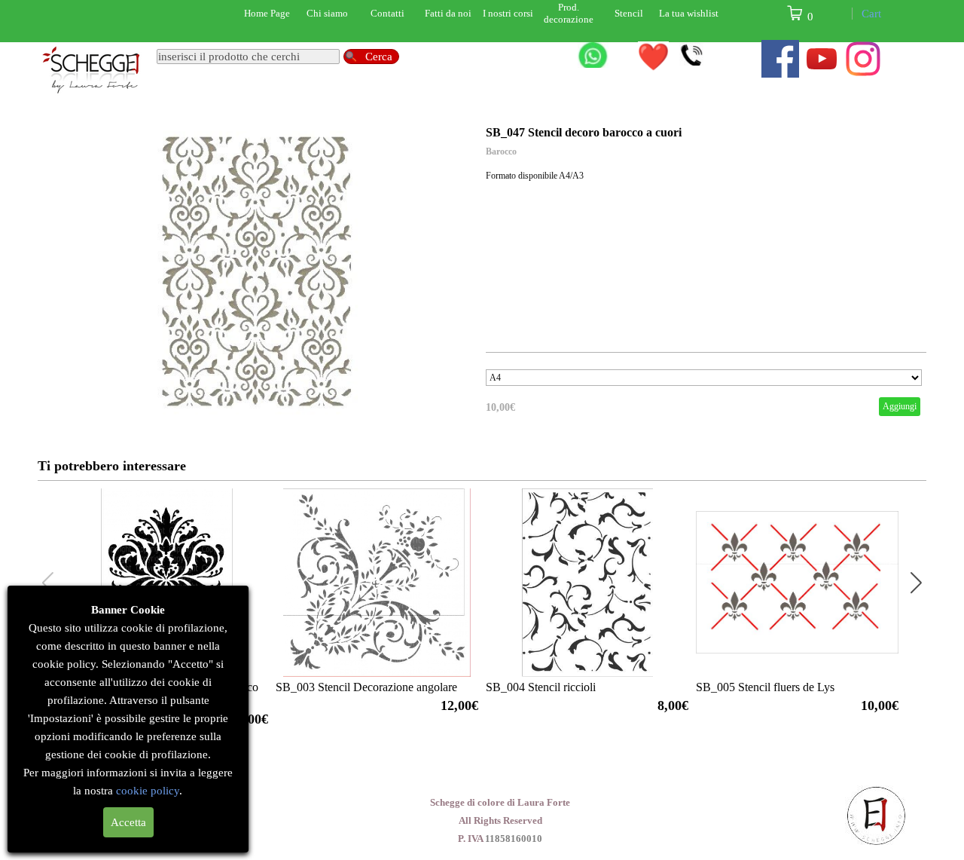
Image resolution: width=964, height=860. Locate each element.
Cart (871, 14)
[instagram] (863, 59)
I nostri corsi (508, 13)
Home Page (267, 13)
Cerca (378, 56)
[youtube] (821, 59)
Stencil (629, 13)
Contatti (387, 13)
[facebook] (780, 59)
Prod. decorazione (568, 13)
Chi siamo (327, 13)
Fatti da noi (448, 13)
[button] (916, 582)
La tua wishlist (688, 13)
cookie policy (148, 791)
